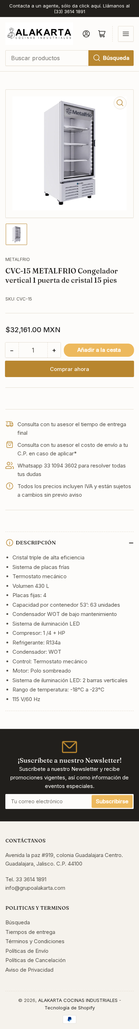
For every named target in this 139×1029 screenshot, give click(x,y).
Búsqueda (116, 57)
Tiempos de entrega (30, 932)
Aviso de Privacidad (29, 969)
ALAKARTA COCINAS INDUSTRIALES (78, 1000)
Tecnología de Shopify (70, 1007)
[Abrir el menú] (126, 34)
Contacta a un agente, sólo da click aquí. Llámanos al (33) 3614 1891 (69, 8)
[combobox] (69, 58)
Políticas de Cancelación (35, 960)
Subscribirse (112, 801)
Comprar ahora (69, 369)
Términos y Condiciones (35, 941)
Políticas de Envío (26, 950)
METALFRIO (17, 259)
